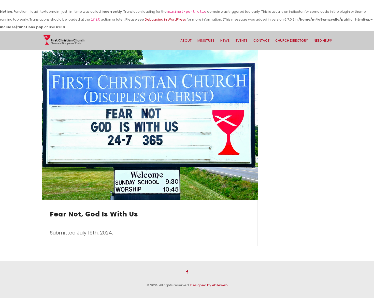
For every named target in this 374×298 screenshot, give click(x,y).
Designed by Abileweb (209, 285)
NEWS (225, 40)
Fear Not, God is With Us (94, 214)
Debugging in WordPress (165, 19)
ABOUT (186, 40)
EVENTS (242, 40)
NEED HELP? (323, 40)
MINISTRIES (205, 40)
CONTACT (261, 40)
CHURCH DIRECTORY (291, 40)
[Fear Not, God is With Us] (150, 125)
